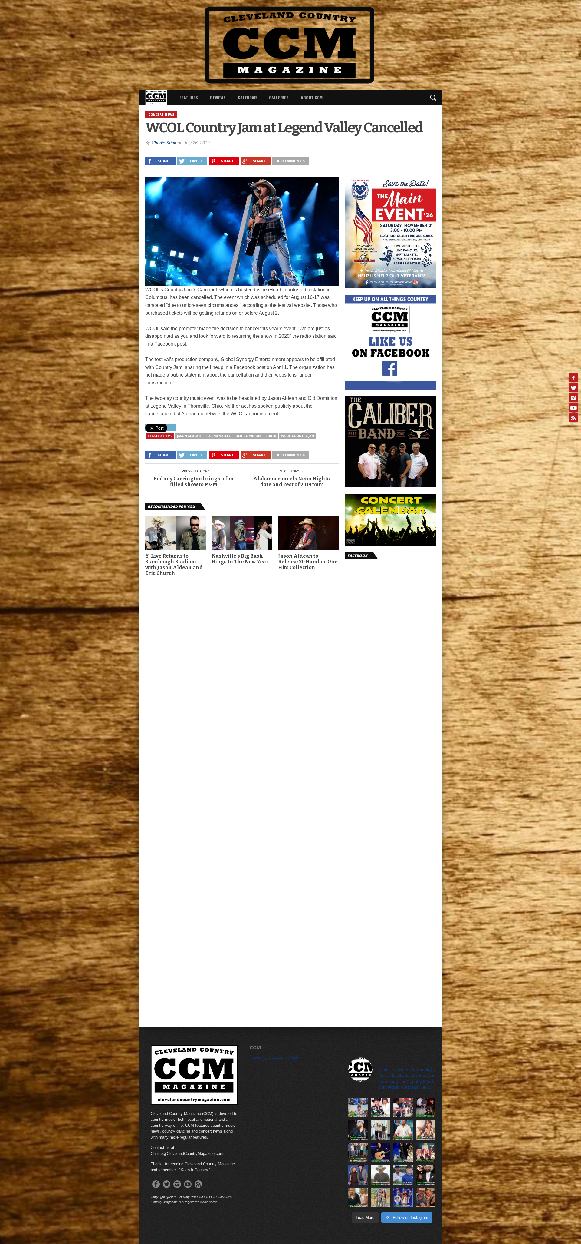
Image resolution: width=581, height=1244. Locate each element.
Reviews (218, 97)
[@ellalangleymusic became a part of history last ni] (381, 1107)
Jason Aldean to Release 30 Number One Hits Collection (308, 561)
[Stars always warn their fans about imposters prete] (381, 1175)
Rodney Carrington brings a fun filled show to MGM (193, 481)
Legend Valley (218, 436)
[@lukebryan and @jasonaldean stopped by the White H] (403, 1130)
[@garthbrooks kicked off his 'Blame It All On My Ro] (381, 1153)
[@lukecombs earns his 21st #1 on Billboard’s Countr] (358, 1130)
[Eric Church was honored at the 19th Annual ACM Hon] (403, 1153)
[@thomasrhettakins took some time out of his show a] (403, 1198)
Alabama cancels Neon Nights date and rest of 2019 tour (291, 481)
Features (188, 97)
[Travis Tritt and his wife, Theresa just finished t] (381, 1198)
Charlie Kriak (164, 142)
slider (270, 436)
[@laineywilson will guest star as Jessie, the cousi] (358, 1198)
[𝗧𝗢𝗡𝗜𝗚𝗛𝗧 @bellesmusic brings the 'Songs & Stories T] (426, 1130)
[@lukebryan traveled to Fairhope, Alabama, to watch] (358, 1107)
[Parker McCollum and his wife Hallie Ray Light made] (358, 1175)
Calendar (247, 97)
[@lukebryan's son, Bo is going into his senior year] (403, 1175)
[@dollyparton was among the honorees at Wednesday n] (426, 1153)
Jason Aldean (189, 436)
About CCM (312, 97)
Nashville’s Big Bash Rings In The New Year (240, 559)
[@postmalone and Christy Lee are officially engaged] (426, 1175)
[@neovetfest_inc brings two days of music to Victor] (426, 1107)
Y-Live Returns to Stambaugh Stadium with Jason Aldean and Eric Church (174, 564)
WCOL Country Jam (297, 436)
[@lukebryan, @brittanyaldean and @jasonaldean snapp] (381, 1130)
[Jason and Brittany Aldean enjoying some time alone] (426, 1198)
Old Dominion (248, 436)
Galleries (279, 97)
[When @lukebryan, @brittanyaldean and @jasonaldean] (403, 1107)
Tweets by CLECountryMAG (274, 1057)
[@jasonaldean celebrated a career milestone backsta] (358, 1153)
